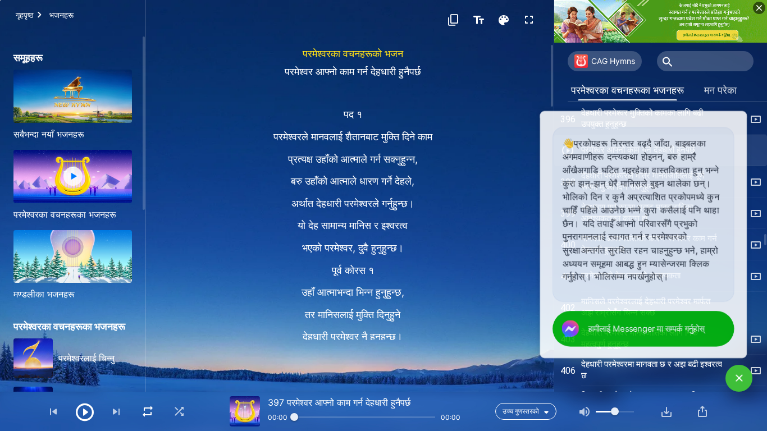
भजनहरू (61, 15)
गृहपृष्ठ (24, 15)
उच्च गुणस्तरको (521, 411)
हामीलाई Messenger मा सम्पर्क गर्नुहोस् (648, 329)
